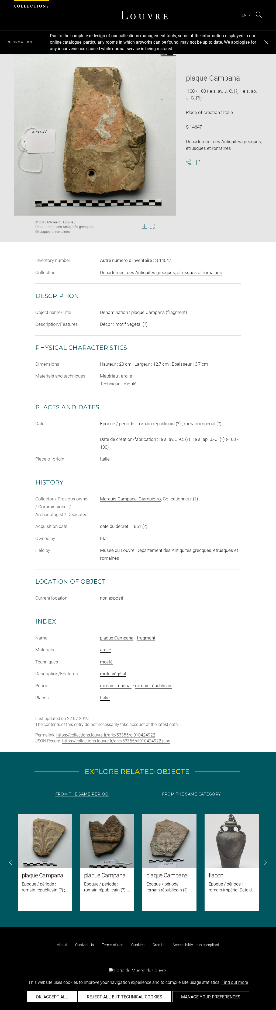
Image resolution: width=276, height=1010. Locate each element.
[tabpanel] (138, 862)
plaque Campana (116, 638)
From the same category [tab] (191, 794)
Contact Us (84, 945)
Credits (158, 945)
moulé (106, 662)
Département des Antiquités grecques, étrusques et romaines (161, 272)
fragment (146, 638)
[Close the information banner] (266, 42)
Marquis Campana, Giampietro (130, 498)
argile (105, 649)
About (62, 945)
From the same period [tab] (82, 794)
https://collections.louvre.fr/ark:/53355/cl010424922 (105, 735)
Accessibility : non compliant (195, 945)
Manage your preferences (210, 996)
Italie (105, 697)
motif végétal (113, 673)
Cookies (137, 945)
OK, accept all (52, 996)
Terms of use (112, 945)
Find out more (235, 982)
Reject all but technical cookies (124, 996)
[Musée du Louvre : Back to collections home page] (144, 15)
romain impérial (116, 685)
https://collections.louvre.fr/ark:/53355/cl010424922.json (116, 740)
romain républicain (153, 685)
